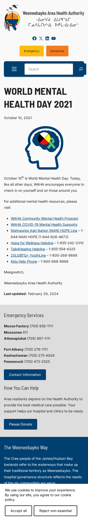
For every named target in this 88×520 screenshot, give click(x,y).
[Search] (81, 69)
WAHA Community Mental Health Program (44, 218)
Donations (57, 51)
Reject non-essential (55, 511)
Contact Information (25, 375)
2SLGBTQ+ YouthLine (28, 255)
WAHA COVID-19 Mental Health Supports (44, 224)
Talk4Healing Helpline (28, 249)
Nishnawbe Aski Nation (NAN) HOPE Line (44, 230)
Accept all (19, 511)
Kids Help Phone (24, 261)
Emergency (31, 51)
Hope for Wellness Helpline (32, 243)
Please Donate (20, 424)
